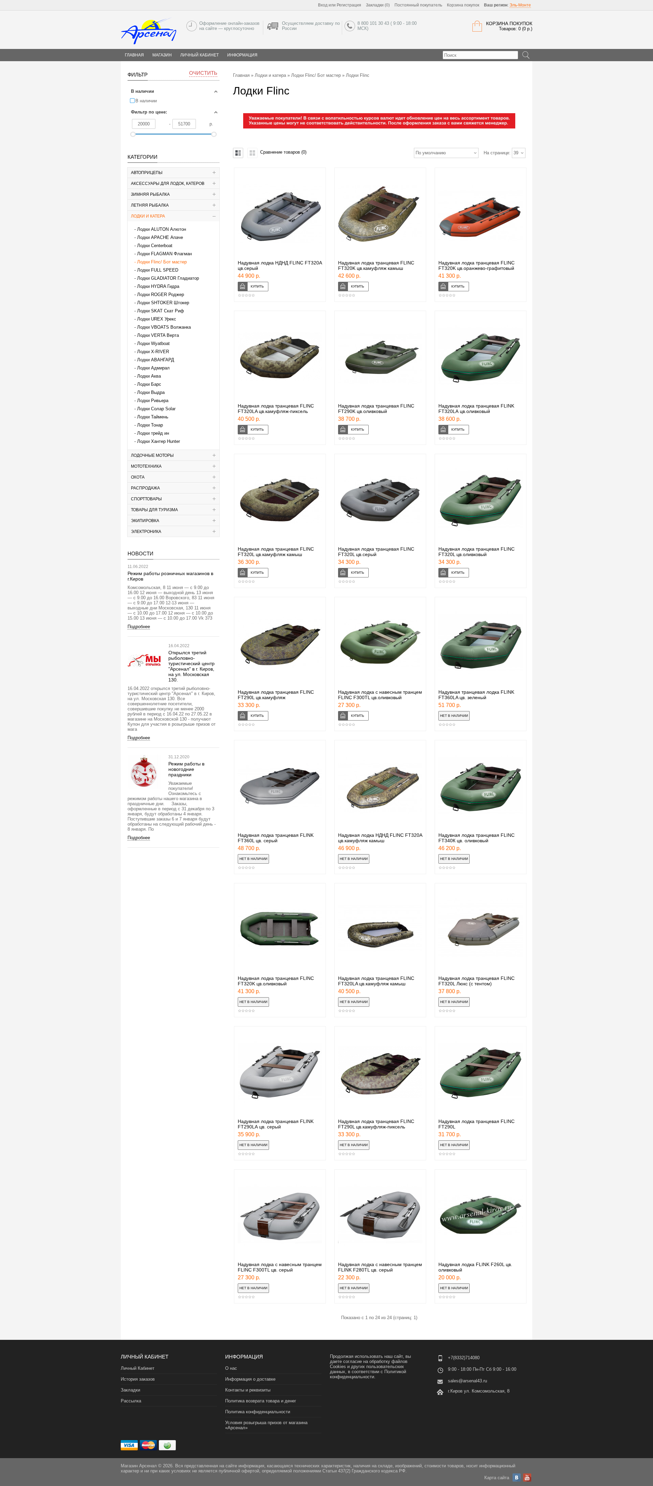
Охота (138, 477)
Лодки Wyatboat (153, 343)
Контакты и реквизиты (247, 1390)
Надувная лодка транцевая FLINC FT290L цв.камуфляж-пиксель (376, 1124)
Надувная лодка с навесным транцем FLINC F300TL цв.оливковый (380, 694)
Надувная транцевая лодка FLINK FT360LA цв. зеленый (476, 694)
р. (211, 123)
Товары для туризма (154, 509)
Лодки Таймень (152, 416)
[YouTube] (527, 1477)
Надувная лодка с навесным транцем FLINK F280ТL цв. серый (380, 1267)
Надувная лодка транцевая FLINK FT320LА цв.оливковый (476, 408)
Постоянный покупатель (418, 5)
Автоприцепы (147, 172)
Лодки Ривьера (152, 400)
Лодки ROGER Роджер (160, 294)
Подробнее (139, 626)
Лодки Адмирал (153, 367)
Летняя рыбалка (150, 205)
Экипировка (145, 520)
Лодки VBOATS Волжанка (164, 327)
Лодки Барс (149, 384)
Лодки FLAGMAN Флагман (164, 253)
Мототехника (146, 466)
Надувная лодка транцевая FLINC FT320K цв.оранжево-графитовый (476, 265)
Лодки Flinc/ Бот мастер (162, 261)
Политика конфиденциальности (257, 1411)
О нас (231, 1368)
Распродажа (145, 488)
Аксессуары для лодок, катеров (167, 183)
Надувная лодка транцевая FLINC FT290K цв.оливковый (376, 408)
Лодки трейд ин (153, 433)
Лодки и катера (148, 216)
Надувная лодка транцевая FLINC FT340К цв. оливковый (476, 837)
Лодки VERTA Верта (158, 335)
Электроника (146, 531)
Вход (323, 5)
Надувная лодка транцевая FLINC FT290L (476, 1124)
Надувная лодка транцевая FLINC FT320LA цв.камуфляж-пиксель (276, 408)
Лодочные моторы (152, 455)
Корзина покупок (463, 5)
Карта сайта (496, 1477)
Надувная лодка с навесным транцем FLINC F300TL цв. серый (280, 1267)
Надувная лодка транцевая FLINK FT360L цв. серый (276, 837)
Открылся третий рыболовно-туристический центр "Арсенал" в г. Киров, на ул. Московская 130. (191, 666)
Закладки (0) (378, 5)
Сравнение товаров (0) (283, 152)
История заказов (138, 1379)
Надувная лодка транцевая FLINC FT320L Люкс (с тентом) (476, 980)
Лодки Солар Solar (156, 408)
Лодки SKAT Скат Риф (160, 310)
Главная (241, 75)
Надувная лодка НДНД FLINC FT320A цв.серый (280, 265)
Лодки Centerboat (154, 245)
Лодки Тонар (150, 425)
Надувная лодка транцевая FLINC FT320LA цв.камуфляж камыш (376, 980)
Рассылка (131, 1400)
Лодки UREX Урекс (156, 319)
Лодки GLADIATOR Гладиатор (168, 278)
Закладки (130, 1390)
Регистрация (349, 5)
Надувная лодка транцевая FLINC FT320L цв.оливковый (476, 551)
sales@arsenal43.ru (467, 1380)
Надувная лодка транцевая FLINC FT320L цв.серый (376, 551)
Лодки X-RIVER (153, 351)
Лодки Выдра (151, 392)
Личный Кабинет (199, 55)
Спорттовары (146, 499)
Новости (140, 553)
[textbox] (480, 55)
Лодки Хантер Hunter (158, 441)
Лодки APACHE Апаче (160, 237)
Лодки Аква (149, 376)
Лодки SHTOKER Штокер (163, 302)
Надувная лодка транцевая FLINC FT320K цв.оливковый (276, 980)
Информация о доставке (250, 1379)
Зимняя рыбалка (150, 194)
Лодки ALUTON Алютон (161, 229)
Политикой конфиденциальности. (368, 1374)
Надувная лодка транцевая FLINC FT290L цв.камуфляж (276, 694)
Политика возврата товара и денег (260, 1400)
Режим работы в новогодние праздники (186, 769)
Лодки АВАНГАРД (155, 359)
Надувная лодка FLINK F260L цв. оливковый (475, 1267)
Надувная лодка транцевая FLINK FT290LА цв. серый (276, 1124)
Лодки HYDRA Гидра (158, 286)
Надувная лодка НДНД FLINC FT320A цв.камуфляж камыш (380, 837)
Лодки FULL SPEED (157, 270)
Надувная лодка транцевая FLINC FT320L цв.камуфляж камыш (276, 551)
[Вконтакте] (517, 1477)
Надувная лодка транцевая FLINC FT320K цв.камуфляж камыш (376, 265)
